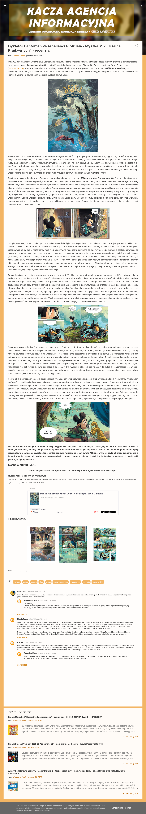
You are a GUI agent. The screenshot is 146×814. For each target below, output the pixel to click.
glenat (48, 582)
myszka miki (75, 582)
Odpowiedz (22, 614)
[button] (136, 46)
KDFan (20, 642)
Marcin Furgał (22, 619)
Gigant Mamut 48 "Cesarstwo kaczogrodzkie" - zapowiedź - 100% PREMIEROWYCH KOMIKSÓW (55, 717)
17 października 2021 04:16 (33, 642)
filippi (41, 582)
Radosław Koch (30, 600)
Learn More (117, 808)
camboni (17, 582)
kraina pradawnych (60, 582)
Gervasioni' (21, 591)
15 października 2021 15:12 (47, 600)
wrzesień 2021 (98, 582)
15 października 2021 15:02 (36, 591)
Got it (128, 808)
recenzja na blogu (17, 68)
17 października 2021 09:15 (47, 653)
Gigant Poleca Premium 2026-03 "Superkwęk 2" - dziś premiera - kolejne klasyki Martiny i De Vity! (55, 744)
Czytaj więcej (130, 737)
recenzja (86, 582)
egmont (33, 582)
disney (25, 582)
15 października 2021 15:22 (38, 619)
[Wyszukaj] (141, 6)
